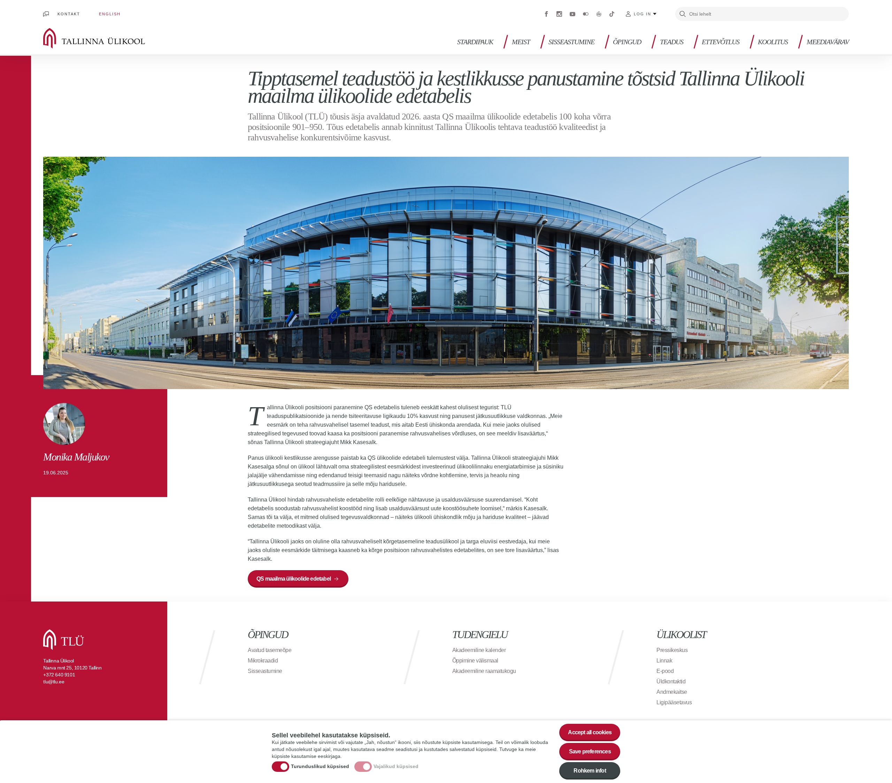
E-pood (665, 671)
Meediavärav (828, 42)
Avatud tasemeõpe (269, 650)
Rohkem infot (590, 771)
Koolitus (773, 42)
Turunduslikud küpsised (320, 766)
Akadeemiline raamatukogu (484, 671)
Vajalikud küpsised (396, 766)
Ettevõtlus (720, 42)
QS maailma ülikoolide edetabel (293, 579)
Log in (642, 14)
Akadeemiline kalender (479, 650)
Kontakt (68, 14)
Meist (521, 42)
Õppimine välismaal (475, 661)
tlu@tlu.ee (53, 681)
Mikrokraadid (263, 661)
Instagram (559, 13)
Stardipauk (475, 42)
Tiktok (611, 13)
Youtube (572, 13)
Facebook (546, 13)
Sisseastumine (571, 42)
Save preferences (590, 751)
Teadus (671, 42)
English (110, 14)
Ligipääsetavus (674, 702)
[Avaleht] (104, 38)
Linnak (664, 661)
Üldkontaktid (670, 681)
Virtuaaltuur (598, 13)
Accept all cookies (590, 732)
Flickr (585, 13)
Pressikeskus (671, 650)
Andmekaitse (671, 692)
